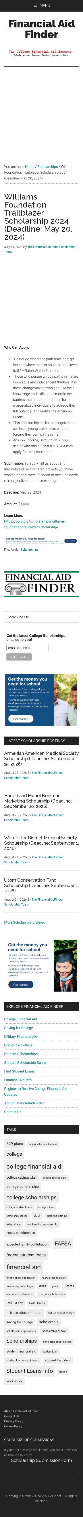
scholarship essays (54, 1331)
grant (55, 1286)
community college (16, 1215)
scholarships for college (57, 1341)
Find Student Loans (19, 1071)
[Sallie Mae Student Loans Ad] (41, 544)
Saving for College (18, 1028)
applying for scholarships (43, 1144)
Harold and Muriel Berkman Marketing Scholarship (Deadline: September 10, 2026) (38, 801)
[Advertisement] (41, 111)
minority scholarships (52, 1294)
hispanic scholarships (19, 1294)
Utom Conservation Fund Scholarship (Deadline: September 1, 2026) (41, 885)
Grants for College (18, 1045)
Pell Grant (14, 1303)
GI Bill (42, 1286)
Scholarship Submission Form (41, 1460)
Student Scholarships (21, 1054)
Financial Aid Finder (41, 29)
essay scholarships (20, 1233)
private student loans (24, 1312)
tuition (63, 1371)
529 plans (14, 1143)
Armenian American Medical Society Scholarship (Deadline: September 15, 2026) (41, 759)
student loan (50, 1351)
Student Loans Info (29, 1371)
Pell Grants (37, 1303)
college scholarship (22, 1186)
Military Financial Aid (20, 1036)
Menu (45, 6)
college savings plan (21, 1177)
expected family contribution (27, 1244)
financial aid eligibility (54, 1277)
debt (37, 1216)
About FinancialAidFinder (24, 1103)
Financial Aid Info (18, 1080)
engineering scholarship (42, 1224)
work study (14, 1381)
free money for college (19, 1286)
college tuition (46, 1207)
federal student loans (26, 1255)
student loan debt (58, 1360)
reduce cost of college (61, 1313)
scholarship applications (21, 1331)
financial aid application (20, 1277)
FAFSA (63, 1243)
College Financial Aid (20, 1019)
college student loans (19, 1207)
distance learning (57, 1215)
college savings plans (55, 1177)
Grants (69, 1286)
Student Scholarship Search (26, 1062)
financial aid (23, 1267)
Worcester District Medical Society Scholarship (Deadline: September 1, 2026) (41, 843)
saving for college (19, 1322)
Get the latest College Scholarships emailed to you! (35, 638)
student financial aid (21, 1351)
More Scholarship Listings (24, 922)
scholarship (49, 1322)
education (13, 1224)
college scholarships (31, 1197)
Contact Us (12, 1112)
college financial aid (33, 1166)
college (14, 1154)
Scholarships (30, 549)
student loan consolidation (22, 1360)
